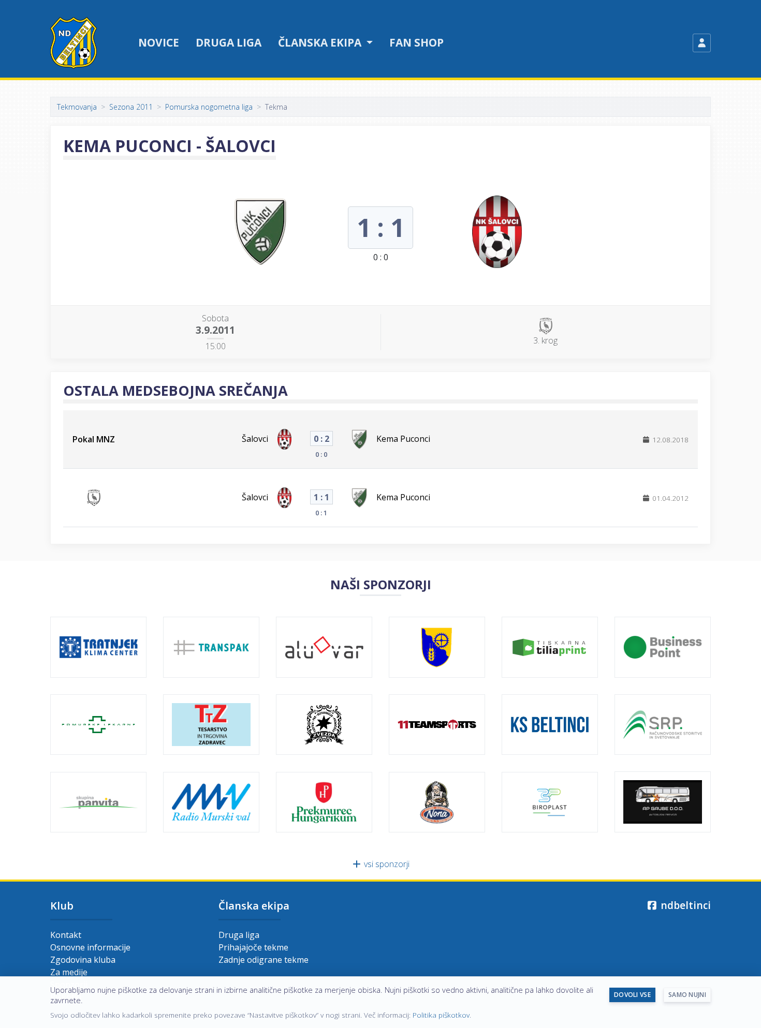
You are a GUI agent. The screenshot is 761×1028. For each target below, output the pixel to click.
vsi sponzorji (385, 864)
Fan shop (416, 42)
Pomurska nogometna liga (209, 107)
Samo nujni (687, 994)
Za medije (68, 972)
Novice (158, 42)
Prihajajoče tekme (253, 947)
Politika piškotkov (441, 1015)
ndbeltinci (684, 905)
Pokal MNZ (93, 439)
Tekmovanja (77, 107)
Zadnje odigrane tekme (263, 959)
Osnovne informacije (90, 947)
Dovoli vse (632, 994)
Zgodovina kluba (82, 959)
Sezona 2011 (131, 107)
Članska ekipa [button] (321, 42)
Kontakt (65, 935)
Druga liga (228, 42)
